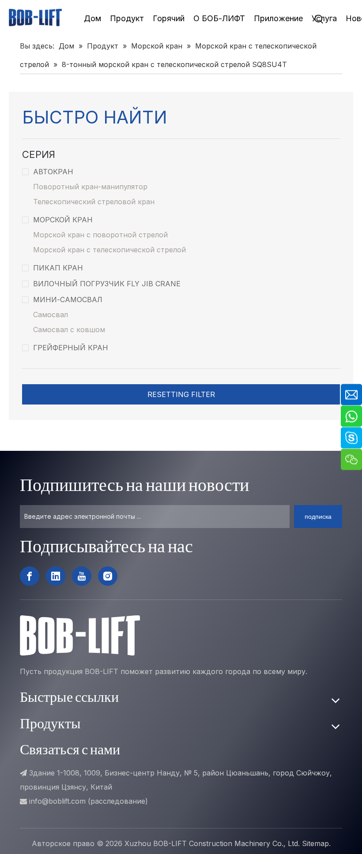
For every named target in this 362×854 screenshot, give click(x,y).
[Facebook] (29, 576)
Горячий (169, 18)
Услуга (324, 18)
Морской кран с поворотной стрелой (100, 234)
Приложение (278, 18)
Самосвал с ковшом (69, 329)
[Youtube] (81, 576)
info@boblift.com (57, 801)
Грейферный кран (70, 347)
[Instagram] (107, 576)
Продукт (127, 18)
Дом (92, 18)
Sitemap (315, 843)
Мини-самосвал (67, 299)
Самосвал (50, 314)
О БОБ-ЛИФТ (219, 18)
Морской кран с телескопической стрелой (109, 249)
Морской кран (63, 219)
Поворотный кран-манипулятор (90, 186)
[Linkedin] (55, 576)
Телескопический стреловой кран (94, 201)
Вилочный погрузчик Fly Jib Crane (107, 283)
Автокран (53, 171)
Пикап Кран (58, 267)
